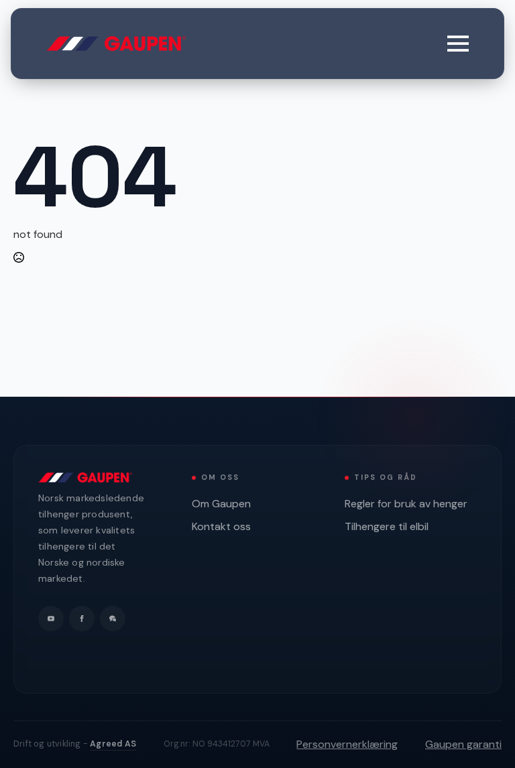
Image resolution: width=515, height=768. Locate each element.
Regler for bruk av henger (406, 504)
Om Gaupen (221, 504)
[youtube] (51, 618)
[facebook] (82, 618)
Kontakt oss (221, 526)
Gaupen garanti (463, 744)
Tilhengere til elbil (386, 526)
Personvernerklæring (347, 744)
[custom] (112, 618)
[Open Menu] (458, 43)
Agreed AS (113, 744)
